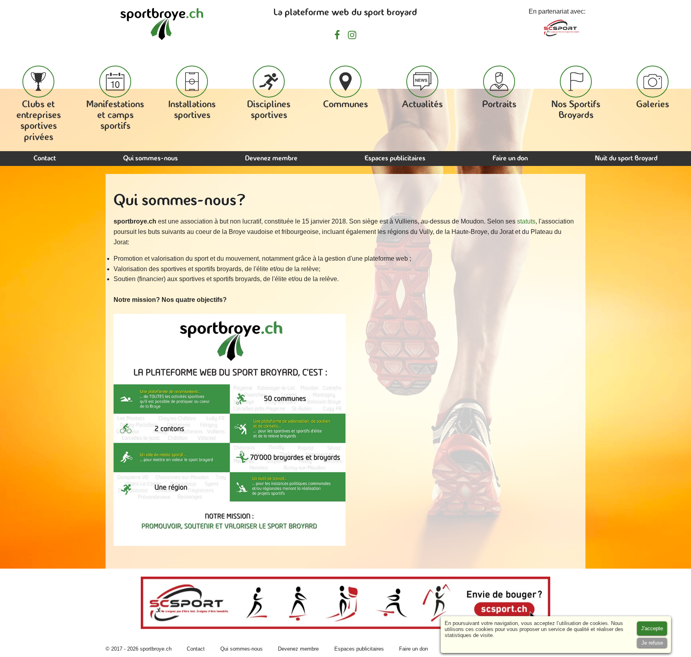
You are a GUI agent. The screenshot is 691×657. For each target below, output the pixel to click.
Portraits (499, 105)
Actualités (422, 105)
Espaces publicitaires (395, 158)
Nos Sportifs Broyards (575, 110)
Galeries (652, 105)
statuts (526, 221)
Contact (45, 158)
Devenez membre (271, 158)
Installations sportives (192, 110)
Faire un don (510, 158)
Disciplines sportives (268, 110)
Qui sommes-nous (150, 158)
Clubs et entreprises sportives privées (38, 121)
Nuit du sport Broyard (626, 158)
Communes (345, 105)
